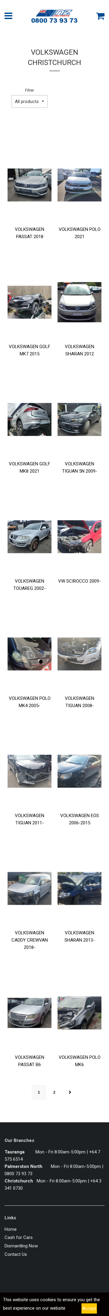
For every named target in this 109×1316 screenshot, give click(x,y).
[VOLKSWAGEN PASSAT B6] (29, 1013)
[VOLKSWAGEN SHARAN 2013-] (79, 888)
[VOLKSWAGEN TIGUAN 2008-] (79, 654)
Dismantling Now (21, 1246)
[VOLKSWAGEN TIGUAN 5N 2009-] (79, 419)
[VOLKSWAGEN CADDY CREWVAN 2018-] (29, 888)
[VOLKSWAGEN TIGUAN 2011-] (29, 771)
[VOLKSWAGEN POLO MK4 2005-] (29, 654)
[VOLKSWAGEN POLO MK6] (79, 1013)
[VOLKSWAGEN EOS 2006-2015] (79, 771)
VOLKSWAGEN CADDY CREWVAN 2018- (30, 940)
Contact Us (16, 1254)
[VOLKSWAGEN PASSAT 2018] (29, 185)
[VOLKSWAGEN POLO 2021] (79, 185)
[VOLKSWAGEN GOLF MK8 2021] (29, 419)
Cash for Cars (19, 1237)
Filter (29, 90)
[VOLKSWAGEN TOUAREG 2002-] (29, 536)
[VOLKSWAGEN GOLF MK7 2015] (29, 302)
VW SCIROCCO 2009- (79, 581)
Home (11, 1229)
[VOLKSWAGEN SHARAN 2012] (79, 302)
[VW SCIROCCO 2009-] (79, 536)
